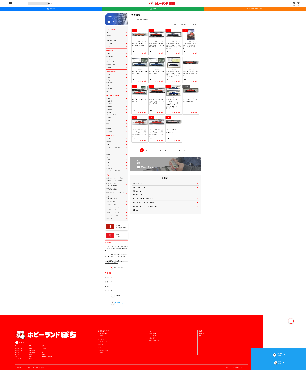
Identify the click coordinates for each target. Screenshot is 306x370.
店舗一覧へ (118, 295)
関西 (30, 346)
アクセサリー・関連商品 (113, 147)
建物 (107, 144)
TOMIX (108, 35)
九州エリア (108, 291)
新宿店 (17, 352)
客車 (107, 123)
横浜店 (17, 354)
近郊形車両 (109, 106)
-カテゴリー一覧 (102, 333)
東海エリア (108, 286)
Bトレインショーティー (113, 215)
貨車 (107, 126)
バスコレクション (111, 201)
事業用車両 (109, 128)
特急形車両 (109, 101)
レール (108, 138)
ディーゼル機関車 (111, 115)
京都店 (30, 358)
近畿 (107, 85)
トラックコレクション (112, 204)
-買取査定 (100, 352)
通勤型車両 (109, 109)
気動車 (108, 120)
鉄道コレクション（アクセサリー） (115, 193)
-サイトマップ (152, 335)
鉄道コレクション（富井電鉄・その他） (112, 197)
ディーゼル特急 (110, 64)
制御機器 (108, 141)
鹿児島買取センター (47, 356)
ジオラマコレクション (112, 212)
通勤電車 (108, 67)
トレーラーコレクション (113, 207)
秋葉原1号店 (18, 348)
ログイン (201, 335)
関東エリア (108, 277)
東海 (43, 346)
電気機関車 (109, 112)
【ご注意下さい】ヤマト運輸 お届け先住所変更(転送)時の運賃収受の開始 (116, 248)
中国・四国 (109, 88)
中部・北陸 (109, 82)
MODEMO (109, 43)
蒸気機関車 (109, 56)
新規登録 (201, 333)
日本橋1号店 (32, 350)
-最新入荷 (100, 335)
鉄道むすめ (109, 218)
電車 (107, 157)
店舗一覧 (22, 342)
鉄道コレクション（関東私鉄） (115, 180)
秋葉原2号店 (18, 350)
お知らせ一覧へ (118, 267)
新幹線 (108, 53)
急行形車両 (109, 103)
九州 (107, 91)
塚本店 (30, 348)
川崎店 (17, 356)
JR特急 (108, 59)
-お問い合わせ (152, 333)
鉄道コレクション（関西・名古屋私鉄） (112, 184)
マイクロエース (110, 38)
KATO (108, 32)
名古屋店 (44, 348)
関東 (16, 346)
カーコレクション (111, 209)
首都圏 (108, 77)
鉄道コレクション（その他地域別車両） (112, 188)
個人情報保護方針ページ (20, 367)
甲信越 (108, 80)
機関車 (108, 154)
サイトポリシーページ (30, 367)
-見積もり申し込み (103, 350)
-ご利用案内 (151, 338)
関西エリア (108, 282)
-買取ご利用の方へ (153, 340)
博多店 (43, 354)
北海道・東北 (110, 74)
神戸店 (30, 356)
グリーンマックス (111, 40)
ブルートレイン (110, 61)
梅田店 (30, 354)
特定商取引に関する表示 (40, 367)
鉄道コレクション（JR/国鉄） (114, 178)
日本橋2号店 (32, 352)
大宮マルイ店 (18, 358)
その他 (108, 46)
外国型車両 (109, 131)
